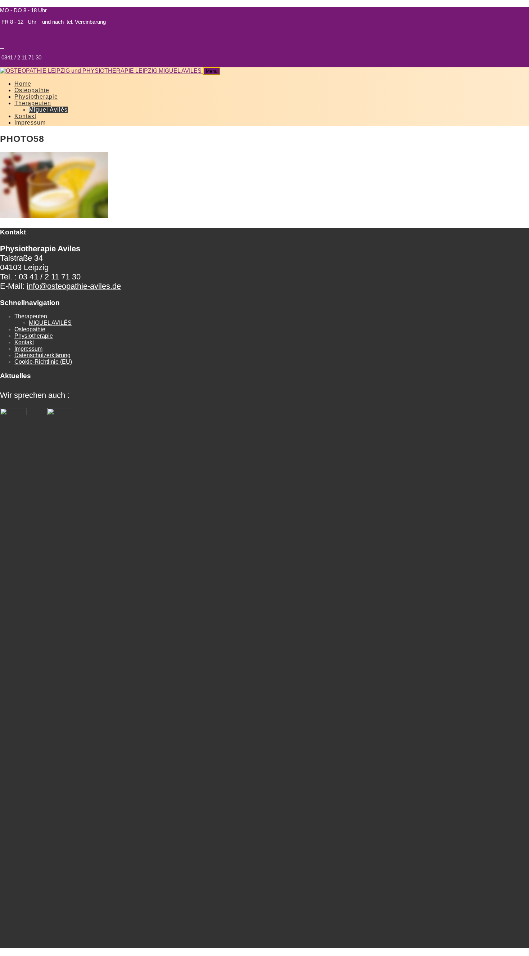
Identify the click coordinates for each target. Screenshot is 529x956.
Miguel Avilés (48, 110)
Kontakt (25, 116)
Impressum (30, 123)
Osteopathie (31, 90)
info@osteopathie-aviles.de (74, 286)
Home (22, 84)
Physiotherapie (36, 97)
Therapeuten (32, 103)
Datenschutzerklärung (42, 355)
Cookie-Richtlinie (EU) (43, 362)
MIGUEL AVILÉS (50, 323)
